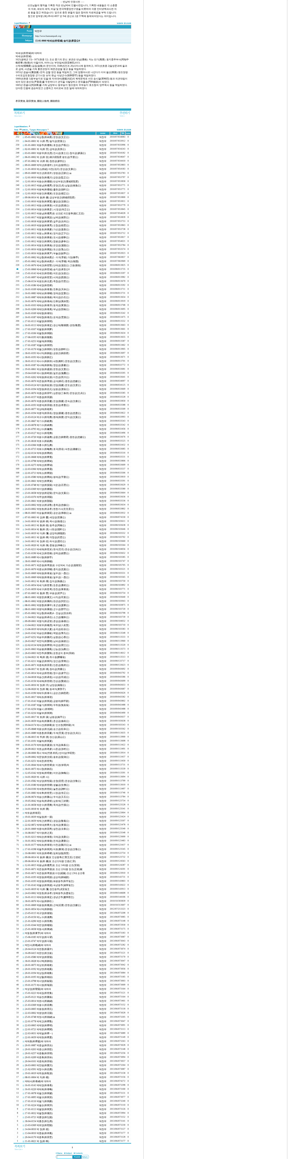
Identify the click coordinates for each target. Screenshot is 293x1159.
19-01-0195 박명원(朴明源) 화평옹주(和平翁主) (49, 881)
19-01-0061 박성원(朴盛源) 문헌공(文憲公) (47, 369)
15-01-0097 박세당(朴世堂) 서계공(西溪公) (47, 277)
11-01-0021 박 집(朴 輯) (37, 1141)
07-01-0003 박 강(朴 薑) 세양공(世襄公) (45, 517)
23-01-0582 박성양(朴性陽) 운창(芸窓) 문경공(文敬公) (53, 781)
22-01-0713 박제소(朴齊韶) (39, 473)
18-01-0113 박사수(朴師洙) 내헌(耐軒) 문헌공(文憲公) (53, 361)
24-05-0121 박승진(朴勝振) (39, 997)
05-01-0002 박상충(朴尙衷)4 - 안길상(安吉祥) (48, 613)
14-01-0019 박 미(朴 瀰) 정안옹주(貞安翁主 (47, 889)
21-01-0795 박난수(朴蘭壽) (39, 429)
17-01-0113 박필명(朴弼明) (39, 321)
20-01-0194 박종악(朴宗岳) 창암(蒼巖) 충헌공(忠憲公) (53, 413)
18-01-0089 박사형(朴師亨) (39, 557)
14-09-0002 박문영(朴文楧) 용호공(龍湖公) (47, 757)
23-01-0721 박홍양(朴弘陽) (39, 1117)
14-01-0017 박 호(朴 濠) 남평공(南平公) (45, 717)
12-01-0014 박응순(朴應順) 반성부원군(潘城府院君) (52, 181)
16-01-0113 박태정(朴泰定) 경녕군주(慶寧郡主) (49, 897)
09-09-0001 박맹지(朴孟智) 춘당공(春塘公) (47, 621)
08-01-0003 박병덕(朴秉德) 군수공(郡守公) (47, 609)
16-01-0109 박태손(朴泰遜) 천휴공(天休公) (47, 289)
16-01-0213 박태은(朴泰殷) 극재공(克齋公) (47, 837)
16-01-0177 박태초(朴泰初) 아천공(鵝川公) (47, 844)
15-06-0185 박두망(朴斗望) (39, 937)
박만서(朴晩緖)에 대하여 (38, 945)
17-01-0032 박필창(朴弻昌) (39, 1113)
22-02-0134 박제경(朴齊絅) (39, 453)
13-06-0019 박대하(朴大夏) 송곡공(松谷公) (47, 629)
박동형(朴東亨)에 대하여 (38, 933)
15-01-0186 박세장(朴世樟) (39, 285)
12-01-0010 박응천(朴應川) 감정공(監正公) (47, 177)
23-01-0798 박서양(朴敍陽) (39, 981)
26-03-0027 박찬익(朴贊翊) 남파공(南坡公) (47, 641)
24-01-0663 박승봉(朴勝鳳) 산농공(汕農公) (47, 649)
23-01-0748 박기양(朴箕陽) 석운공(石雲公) (47, 485)
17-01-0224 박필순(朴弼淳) (39, 1105)
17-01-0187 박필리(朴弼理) (39, 345)
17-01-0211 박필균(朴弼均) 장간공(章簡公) (47, 661)
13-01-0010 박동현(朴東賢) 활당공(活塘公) (47, 201)
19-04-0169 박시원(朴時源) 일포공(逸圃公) (47, 373)
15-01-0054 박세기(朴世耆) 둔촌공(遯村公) (47, 585)
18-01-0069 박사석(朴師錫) (39, 561)
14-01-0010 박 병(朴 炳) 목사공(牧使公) (45, 521)
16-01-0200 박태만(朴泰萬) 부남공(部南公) (47, 309)
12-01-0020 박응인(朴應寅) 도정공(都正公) (47, 193)
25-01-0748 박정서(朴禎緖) (39, 1017)
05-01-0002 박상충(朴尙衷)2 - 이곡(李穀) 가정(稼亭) (52, 257)
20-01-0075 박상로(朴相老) (39, 965)
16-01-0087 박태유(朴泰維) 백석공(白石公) (47, 297)
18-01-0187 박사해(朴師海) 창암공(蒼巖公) (47, 365)
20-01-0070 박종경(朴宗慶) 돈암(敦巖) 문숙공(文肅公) (53, 401)
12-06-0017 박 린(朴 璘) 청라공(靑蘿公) (45, 669)
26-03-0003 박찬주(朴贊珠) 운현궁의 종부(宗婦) (50, 653)
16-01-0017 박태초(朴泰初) (39, 697)
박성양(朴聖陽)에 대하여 (38, 989)
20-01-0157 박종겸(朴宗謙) (39, 397)
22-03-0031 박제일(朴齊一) (39, 1033)
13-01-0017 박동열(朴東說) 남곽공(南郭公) (47, 217)
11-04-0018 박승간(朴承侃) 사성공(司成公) (47, 677)
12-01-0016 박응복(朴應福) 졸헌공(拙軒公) (47, 189)
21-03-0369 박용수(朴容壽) (39, 1005)
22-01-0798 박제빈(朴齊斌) (39, 461)
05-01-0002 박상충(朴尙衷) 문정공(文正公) (47, 137)
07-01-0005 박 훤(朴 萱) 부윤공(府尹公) (45, 593)
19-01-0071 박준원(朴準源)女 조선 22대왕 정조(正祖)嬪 (53, 869)
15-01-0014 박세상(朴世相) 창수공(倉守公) (47, 673)
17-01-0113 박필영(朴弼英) (39, 1109)
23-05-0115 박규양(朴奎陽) (39, 913)
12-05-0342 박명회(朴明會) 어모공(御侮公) (47, 773)
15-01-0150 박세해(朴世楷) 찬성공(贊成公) (47, 681)
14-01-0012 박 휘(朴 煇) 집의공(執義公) (45, 581)
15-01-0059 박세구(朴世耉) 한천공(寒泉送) (47, 589)
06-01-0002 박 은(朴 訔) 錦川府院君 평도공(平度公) (51, 157)
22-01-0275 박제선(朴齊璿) (39, 465)
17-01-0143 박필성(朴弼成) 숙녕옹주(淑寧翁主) (49, 885)
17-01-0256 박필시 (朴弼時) (39, 709)
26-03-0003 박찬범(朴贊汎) (39, 1065)
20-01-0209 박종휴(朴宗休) (39, 1057)
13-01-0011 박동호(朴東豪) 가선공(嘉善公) (47, 229)
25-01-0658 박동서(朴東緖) (39, 929)
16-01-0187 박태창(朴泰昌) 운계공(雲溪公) (47, 317)
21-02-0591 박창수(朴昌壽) (39, 1069)
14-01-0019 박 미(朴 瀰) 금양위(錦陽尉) (45, 533)
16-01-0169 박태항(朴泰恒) (39, 313)
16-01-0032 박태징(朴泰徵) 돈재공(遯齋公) (47, 840)
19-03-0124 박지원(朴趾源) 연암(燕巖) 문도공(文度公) (53, 385)
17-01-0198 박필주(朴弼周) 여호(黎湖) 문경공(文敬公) (53, 849)
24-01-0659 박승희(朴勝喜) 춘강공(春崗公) (47, 721)
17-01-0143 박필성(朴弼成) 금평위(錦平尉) (47, 701)
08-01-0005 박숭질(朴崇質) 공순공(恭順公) (47, 513)
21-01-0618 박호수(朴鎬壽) (39, 441)
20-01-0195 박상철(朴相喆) (39, 977)
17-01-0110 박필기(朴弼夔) (39, 1101)
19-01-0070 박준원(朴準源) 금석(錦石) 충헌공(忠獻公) (53, 381)
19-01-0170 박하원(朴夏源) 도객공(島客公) (47, 745)
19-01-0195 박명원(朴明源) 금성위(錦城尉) (47, 877)
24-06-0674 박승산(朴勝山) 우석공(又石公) (47, 797)
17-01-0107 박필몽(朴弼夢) (39, 329)
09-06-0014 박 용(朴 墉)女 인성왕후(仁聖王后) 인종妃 (53, 857)
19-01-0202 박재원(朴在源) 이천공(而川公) (47, 377)
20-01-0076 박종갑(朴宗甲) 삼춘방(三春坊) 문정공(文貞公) (55, 393)
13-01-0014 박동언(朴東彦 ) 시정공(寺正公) (47, 209)
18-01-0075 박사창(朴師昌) (39, 769)
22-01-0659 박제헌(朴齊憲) (39, 1037)
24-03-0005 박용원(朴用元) (39, 1009)
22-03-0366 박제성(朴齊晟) (39, 469)
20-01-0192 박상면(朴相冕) (39, 969)
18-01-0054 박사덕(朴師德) (39, 909)
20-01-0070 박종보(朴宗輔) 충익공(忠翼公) (47, 569)
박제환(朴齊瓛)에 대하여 (38, 1041)
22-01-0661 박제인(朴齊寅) (39, 481)
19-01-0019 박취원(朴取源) (39, 1073)
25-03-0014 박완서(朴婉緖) (39, 1001)
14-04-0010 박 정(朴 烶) (37, 1129)
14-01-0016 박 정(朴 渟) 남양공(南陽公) (45, 685)
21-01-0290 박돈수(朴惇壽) (39, 921)
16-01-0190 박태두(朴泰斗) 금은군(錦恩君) (47, 693)
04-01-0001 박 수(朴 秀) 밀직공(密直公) (45, 141)
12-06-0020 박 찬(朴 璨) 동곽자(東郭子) (45, 689)
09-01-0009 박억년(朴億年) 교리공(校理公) (47, 165)
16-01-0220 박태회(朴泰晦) (39, 1089)
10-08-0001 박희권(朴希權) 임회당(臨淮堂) (47, 853)
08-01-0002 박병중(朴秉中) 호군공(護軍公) (47, 605)
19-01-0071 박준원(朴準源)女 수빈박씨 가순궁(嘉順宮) (53, 565)
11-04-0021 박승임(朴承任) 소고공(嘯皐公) (47, 617)
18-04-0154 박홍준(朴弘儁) (39, 1121)
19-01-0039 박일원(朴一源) (39, 817)
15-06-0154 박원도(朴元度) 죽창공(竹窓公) (47, 281)
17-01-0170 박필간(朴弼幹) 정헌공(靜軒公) (47, 349)
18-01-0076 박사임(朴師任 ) (39, 901)
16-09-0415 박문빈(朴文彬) (39, 953)
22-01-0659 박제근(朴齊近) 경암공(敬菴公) (47, 821)
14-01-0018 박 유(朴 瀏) (37, 809)
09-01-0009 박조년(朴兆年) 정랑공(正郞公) (47, 173)
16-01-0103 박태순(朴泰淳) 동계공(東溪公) (47, 305)
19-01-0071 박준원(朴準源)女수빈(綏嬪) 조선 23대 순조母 (55, 873)
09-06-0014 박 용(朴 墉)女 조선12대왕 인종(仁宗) (50, 861)
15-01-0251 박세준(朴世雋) (39, 761)
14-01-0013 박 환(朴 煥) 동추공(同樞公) (45, 525)
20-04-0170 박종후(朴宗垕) (39, 1137)
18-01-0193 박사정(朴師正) (39, 357)
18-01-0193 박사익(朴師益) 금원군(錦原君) (47, 353)
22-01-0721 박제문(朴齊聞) (39, 1029)
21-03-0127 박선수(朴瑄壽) (39, 433)
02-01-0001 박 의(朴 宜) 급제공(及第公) (45, 149)
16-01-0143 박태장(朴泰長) (39, 1085)
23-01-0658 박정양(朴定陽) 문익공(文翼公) (47, 493)
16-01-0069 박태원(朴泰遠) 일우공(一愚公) (47, 573)
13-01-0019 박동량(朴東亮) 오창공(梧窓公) (47, 225)
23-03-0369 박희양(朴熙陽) (39, 1125)
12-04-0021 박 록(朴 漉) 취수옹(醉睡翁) (45, 657)
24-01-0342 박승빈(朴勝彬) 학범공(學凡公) (47, 633)
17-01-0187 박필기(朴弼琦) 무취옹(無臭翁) (47, 705)
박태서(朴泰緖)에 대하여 (38, 1081)
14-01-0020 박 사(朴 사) (37, 777)
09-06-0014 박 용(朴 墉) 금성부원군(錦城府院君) (50, 197)
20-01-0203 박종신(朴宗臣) (39, 1049)
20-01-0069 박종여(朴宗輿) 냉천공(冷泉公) (47, 829)
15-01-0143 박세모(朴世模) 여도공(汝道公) (47, 273)
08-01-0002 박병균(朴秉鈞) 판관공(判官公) (47, 601)
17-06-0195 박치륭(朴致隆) (39, 337)
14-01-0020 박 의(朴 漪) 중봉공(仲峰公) (45, 545)
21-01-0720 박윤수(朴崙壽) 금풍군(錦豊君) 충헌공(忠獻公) (55, 437)
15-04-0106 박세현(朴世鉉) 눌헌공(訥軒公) (47, 789)
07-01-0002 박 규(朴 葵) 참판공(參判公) (45, 161)
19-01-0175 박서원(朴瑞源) (39, 985)
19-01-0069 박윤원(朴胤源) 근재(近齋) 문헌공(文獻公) (53, 905)
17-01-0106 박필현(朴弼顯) (39, 333)
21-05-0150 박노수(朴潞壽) (39, 917)
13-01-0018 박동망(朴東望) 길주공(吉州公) (47, 221)
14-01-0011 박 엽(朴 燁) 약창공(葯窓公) (45, 537)
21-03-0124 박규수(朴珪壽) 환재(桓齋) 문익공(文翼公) (53, 417)
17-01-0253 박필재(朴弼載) (39, 341)
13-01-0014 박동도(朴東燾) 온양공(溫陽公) (47, 245)
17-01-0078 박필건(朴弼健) (39, 1093)
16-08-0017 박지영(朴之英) (39, 833)
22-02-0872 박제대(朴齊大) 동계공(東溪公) (47, 825)
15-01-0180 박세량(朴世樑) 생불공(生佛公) (47, 785)
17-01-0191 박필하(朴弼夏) (39, 741)
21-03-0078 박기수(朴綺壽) (39, 425)
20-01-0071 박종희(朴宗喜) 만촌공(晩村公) (47, 665)
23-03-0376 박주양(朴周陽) (39, 497)
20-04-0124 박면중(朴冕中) (39, 949)
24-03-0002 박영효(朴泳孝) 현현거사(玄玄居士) (49, 509)
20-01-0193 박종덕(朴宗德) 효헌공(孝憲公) (47, 405)
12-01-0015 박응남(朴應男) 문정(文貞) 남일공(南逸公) (53, 185)
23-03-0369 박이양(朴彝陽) (39, 489)
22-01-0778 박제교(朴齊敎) (39, 1021)
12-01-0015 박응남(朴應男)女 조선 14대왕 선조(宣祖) (52, 865)
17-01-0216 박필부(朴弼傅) (39, 713)
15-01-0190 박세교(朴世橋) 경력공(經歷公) (47, 553)
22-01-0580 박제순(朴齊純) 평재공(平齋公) (47, 477)
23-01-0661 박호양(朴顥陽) (39, 501)
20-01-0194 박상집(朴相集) (39, 973)
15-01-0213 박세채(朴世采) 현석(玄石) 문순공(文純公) (53, 549)
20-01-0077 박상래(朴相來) (39, 409)
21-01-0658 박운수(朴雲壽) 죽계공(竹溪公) (47, 805)
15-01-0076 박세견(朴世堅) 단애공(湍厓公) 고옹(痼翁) (53, 265)
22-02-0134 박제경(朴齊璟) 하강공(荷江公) (47, 645)
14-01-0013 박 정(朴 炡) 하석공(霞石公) (45, 541)
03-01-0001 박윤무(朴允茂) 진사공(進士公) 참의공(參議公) (55, 153)
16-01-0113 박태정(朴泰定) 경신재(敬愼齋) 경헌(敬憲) (53, 325)
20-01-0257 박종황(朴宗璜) (39, 1053)
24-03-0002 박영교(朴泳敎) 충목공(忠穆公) (47, 505)
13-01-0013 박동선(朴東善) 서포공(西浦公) (47, 205)
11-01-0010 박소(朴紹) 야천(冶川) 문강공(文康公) (50, 169)
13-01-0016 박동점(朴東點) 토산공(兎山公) (47, 249)
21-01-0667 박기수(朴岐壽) (39, 421)
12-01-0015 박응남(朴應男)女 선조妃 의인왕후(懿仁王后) (54, 213)
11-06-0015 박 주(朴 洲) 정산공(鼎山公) (45, 737)
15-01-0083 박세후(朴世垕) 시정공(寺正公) (47, 793)
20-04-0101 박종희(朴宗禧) (39, 1061)
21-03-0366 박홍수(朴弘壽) (39, 445)
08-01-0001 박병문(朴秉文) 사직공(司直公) (47, 597)
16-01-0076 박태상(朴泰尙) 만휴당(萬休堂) (47, 301)
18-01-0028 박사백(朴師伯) (39, 961)
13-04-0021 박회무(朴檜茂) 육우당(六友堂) (47, 625)
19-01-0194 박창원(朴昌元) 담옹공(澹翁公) (47, 389)
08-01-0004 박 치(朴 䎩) (37, 1077)
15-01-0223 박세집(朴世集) (39, 993)
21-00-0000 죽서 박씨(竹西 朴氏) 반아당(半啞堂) (50, 753)
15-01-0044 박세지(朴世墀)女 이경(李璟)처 (47, 765)
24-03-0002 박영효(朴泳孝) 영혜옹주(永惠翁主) (49, 893)
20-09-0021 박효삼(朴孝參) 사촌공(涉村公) (47, 749)
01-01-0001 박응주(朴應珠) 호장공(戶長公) (47, 145)
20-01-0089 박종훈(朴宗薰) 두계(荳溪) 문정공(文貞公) (53, 733)
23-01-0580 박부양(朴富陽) (39, 957)
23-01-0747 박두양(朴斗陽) (39, 941)
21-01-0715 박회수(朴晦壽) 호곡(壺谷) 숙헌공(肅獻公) (53, 449)
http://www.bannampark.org (48, 36)
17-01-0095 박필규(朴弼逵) (39, 1097)
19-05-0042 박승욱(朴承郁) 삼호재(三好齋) (47, 801)
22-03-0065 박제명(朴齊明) (39, 1025)
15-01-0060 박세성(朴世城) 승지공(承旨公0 (47, 269)
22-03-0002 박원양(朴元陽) (39, 1013)
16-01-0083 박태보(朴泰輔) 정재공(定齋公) (47, 293)
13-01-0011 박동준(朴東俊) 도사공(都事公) (47, 237)
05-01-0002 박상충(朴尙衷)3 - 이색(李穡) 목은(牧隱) (52, 261)
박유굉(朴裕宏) (33, 813)
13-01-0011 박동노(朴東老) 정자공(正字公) (47, 233)
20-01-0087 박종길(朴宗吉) (39, 1045)
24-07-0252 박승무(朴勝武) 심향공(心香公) (47, 637)
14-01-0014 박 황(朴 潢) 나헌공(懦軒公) (45, 529)
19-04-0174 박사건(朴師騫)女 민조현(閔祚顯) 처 (50, 725)
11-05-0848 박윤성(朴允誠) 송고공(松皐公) (47, 729)
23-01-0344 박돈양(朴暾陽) (39, 925)
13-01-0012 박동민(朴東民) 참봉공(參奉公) (47, 241)
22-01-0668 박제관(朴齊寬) (39, 457)
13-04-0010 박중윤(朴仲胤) (39, 1133)
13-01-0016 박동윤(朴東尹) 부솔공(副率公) (47, 253)
